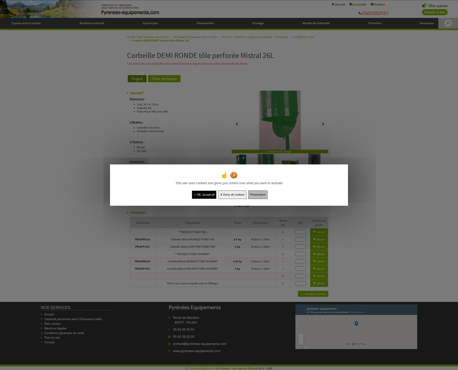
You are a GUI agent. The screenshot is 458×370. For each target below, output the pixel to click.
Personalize (257, 194)
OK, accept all (205, 194)
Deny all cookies (233, 194)
